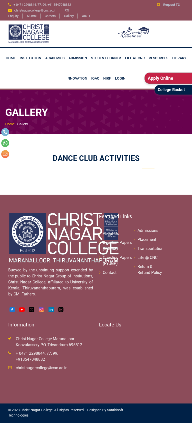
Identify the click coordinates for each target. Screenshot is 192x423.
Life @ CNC (148, 257)
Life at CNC (135, 58)
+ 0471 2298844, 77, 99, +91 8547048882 (42, 5)
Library (179, 58)
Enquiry (13, 16)
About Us (111, 233)
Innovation (76, 78)
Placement (147, 239)
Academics (54, 58)
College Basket (171, 89)
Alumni (31, 16)
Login (120, 78)
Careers (50, 16)
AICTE (86, 16)
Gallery (69, 16)
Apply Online (160, 78)
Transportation (151, 248)
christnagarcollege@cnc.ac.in (42, 367)
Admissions (148, 230)
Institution (30, 58)
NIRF (107, 78)
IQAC (95, 78)
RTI (66, 10)
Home (11, 58)
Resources (158, 58)
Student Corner (106, 58)
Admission (77, 58)
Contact (109, 272)
